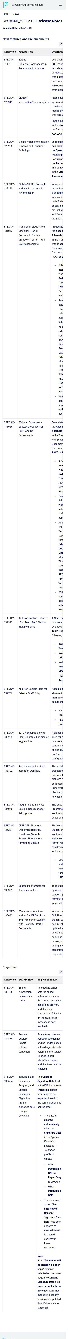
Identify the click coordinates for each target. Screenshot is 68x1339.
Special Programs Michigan (27, 4)
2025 (17, 14)
